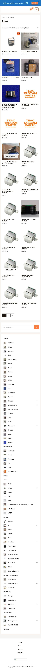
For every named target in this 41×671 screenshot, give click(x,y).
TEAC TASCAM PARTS (26, 667)
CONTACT (20, 653)
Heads (8, 17)
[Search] (36, 327)
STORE (20, 646)
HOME (20, 642)
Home (3, 17)
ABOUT (20, 649)
